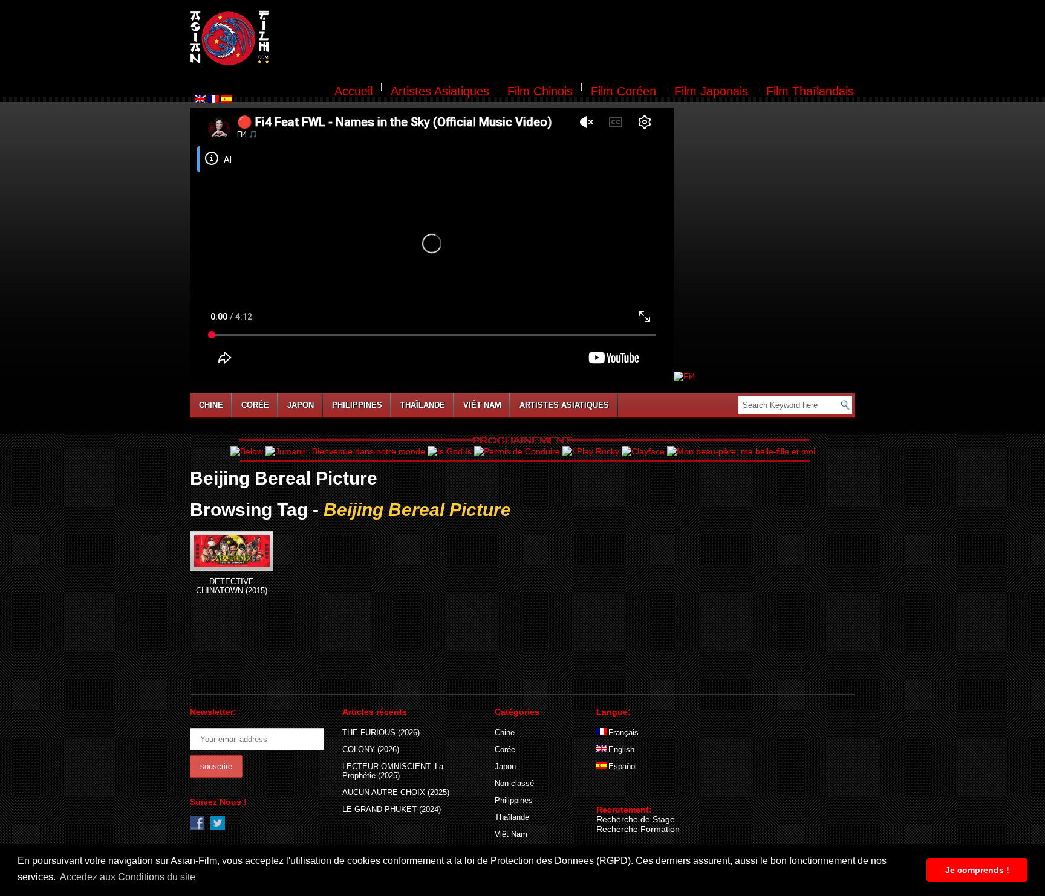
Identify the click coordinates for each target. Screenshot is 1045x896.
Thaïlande (422, 405)
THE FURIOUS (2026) (381, 732)
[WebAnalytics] (620, 792)
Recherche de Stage (635, 819)
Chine (211, 405)
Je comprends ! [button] (977, 870)
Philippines (357, 405)
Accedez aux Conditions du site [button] (127, 877)
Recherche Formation (638, 829)
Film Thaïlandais (810, 91)
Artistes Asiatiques (440, 91)
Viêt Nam (482, 405)
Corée (255, 405)
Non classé (514, 783)
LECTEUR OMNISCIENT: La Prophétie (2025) (392, 771)
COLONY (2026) (370, 749)
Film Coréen (623, 91)
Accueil (353, 91)
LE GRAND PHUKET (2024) (391, 809)
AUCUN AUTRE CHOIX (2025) (395, 792)
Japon (300, 405)
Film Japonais (711, 91)
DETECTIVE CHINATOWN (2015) (231, 586)
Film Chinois (540, 91)
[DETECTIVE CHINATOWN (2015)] (231, 551)
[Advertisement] (570, 40)
